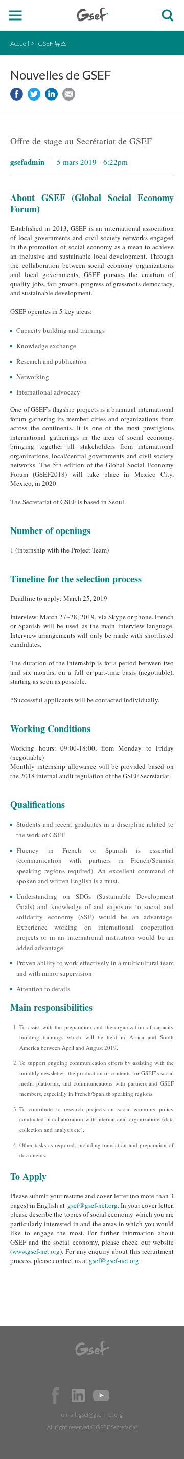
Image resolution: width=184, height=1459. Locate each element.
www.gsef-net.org (36, 1251)
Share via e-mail (68, 94)
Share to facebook (16, 94)
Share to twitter (34, 94)
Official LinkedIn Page (78, 1395)
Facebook (55, 1395)
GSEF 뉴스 (52, 43)
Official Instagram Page (124, 1395)
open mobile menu (15, 15)
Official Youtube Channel (101, 1395)
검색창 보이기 (167, 15)
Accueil (19, 43)
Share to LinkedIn (51, 94)
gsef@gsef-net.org (92, 1205)
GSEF (92, 15)
